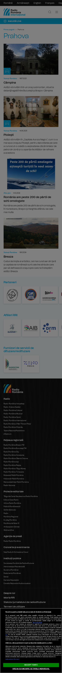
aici (6, 634)
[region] (31, 640)
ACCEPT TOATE (31, 665)
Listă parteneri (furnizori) (12, 659)
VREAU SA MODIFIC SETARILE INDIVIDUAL (31, 669)
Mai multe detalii (37, 622)
